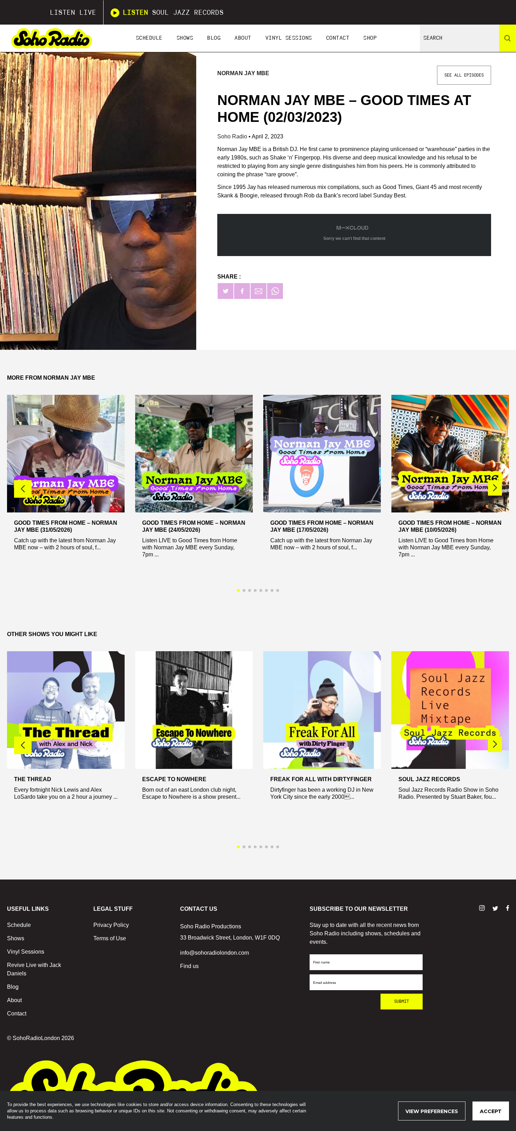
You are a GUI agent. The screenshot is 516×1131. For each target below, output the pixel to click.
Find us (189, 966)
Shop (370, 38)
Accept (491, 1111)
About (242, 38)
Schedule (149, 38)
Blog (213, 38)
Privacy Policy (111, 925)
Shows (185, 38)
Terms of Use (109, 938)
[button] (495, 488)
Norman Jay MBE (243, 73)
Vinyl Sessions (288, 38)
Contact (338, 38)
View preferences (431, 1111)
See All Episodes (464, 75)
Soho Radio (233, 136)
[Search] (507, 38)
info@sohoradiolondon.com (214, 953)
